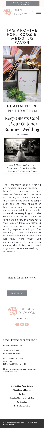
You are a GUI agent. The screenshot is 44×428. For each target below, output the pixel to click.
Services (22, 394)
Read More (9, 251)
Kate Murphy (23, 134)
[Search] (31, 12)
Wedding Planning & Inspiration (22, 398)
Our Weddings (22, 402)
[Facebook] (17, 325)
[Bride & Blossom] (22, 311)
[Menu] (37, 12)
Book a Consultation (22, 406)
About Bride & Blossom (22, 390)
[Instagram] (22, 325)
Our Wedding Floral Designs (22, 386)
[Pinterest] (27, 325)
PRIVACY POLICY (8, 425)
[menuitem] (23, 3)
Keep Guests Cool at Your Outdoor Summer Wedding (22, 123)
